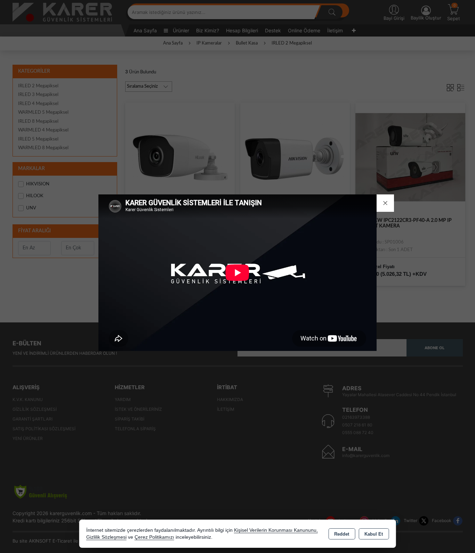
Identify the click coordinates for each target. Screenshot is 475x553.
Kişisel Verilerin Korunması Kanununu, (276, 530)
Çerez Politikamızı (154, 537)
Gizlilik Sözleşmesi (106, 537)
